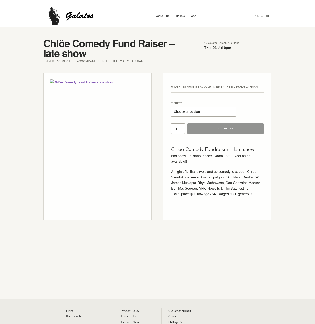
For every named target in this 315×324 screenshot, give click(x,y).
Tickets (180, 16)
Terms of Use (129, 316)
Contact (173, 316)
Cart (193, 16)
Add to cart (225, 128)
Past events (74, 316)
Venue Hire (163, 16)
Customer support (179, 311)
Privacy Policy (130, 311)
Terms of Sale (130, 322)
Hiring (70, 311)
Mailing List (175, 322)
